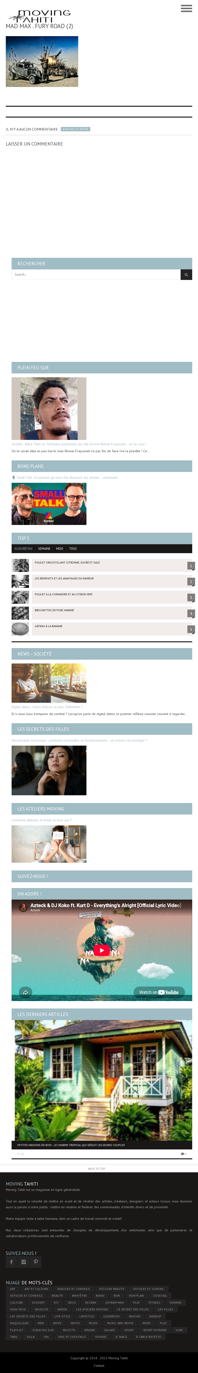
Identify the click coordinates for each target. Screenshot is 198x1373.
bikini (100, 1295)
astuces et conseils (26, 1295)
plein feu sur (43, 1330)
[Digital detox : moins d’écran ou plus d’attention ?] (49, 683)
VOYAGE (101, 1337)
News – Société (34, 654)
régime (90, 1330)
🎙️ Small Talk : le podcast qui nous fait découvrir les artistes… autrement (65, 477)
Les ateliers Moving (40, 809)
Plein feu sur (33, 368)
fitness (155, 1302)
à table (121, 1337)
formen (176, 1302)
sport (129, 1330)
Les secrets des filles (43, 729)
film (136, 1302)
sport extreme (155, 1330)
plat (163, 1323)
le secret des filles (133, 1309)
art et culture (36, 1289)
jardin (62, 1309)
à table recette (148, 1337)
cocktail (160, 1295)
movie (75, 1323)
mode (57, 1323)
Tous (73, 549)
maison (135, 1316)
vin (46, 1337)
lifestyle (86, 1316)
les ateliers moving (92, 1309)
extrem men (115, 1302)
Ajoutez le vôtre (75, 129)
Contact (99, 1365)
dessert (38, 1302)
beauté (57, 1295)
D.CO (20, 1154)
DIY (56, 1302)
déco (72, 1302)
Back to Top (96, 1168)
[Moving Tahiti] (76, 8)
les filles (165, 1309)
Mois (59, 549)
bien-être (79, 1295)
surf (179, 1330)
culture (16, 1302)
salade (109, 1330)
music (93, 1323)
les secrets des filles (28, 1316)
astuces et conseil (148, 1289)
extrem (91, 1302)
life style (62, 1316)
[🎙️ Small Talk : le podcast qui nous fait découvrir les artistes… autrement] (49, 504)
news (146, 1323)
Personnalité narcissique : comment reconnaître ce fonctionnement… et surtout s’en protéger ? (80, 740)
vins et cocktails (72, 1337)
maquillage (19, 1323)
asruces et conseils (73, 1289)
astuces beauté (111, 1289)
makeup (155, 1316)
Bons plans (30, 466)
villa (31, 1337)
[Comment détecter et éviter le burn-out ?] (49, 844)
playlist (16, 1330)
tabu (14, 1337)
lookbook (111, 1316)
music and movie (120, 1323)
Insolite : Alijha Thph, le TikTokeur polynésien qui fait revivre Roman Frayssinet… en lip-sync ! (79, 444)
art (12, 1289)
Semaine (44, 549)
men (41, 1323)
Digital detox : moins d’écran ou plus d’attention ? (47, 707)
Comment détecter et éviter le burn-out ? (42, 820)
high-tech (18, 1309)
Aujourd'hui (23, 549)
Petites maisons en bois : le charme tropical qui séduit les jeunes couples (71, 1145)
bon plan (136, 1295)
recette (69, 1330)
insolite (41, 1309)
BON (117, 1295)
